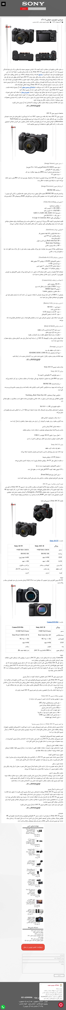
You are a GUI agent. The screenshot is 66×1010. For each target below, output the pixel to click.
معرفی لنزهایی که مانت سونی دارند (34, 940)
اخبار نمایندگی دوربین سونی (35, 935)
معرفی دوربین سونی (44, 22)
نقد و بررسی (35, 22)
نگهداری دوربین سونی (37, 939)
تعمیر (40, 937)
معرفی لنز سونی (38, 932)
